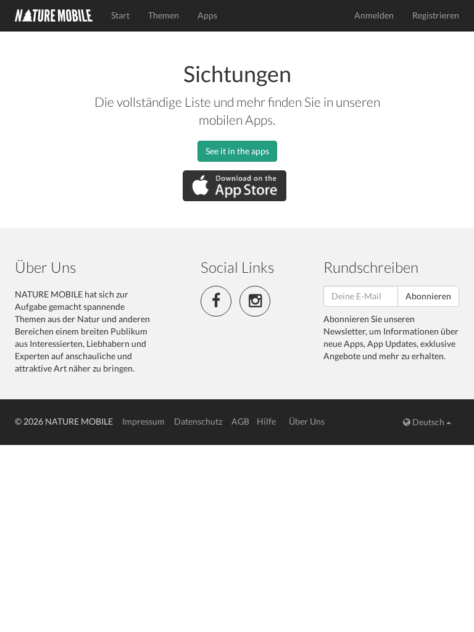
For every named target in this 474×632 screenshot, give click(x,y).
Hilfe (266, 421)
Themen (163, 15)
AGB (240, 421)
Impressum (143, 421)
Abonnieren (428, 296)
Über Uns (307, 421)
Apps (207, 15)
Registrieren (435, 15)
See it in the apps (237, 151)
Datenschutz (198, 421)
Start (120, 15)
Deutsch (428, 422)
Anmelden (374, 15)
